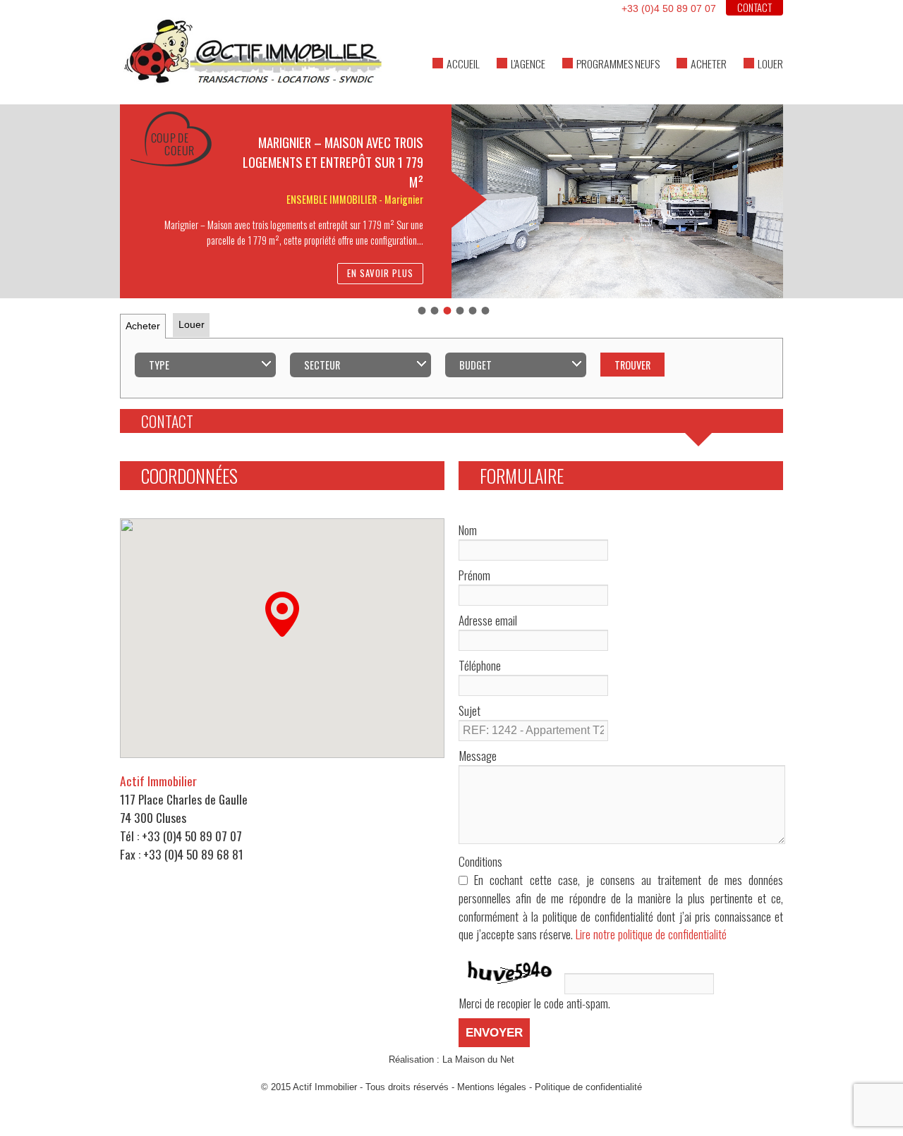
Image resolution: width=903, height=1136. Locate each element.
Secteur (322, 365)
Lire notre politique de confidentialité (651, 933)
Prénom (474, 575)
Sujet (469, 710)
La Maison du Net (478, 1059)
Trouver (632, 365)
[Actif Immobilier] (451, 45)
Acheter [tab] (143, 325)
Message (478, 755)
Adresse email (488, 620)
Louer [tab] (191, 324)
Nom (468, 530)
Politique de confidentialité (588, 1087)
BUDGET (475, 365)
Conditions (480, 861)
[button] (282, 614)
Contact (754, 7)
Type (159, 365)
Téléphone (480, 665)
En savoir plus (380, 273)
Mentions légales (491, 1087)
